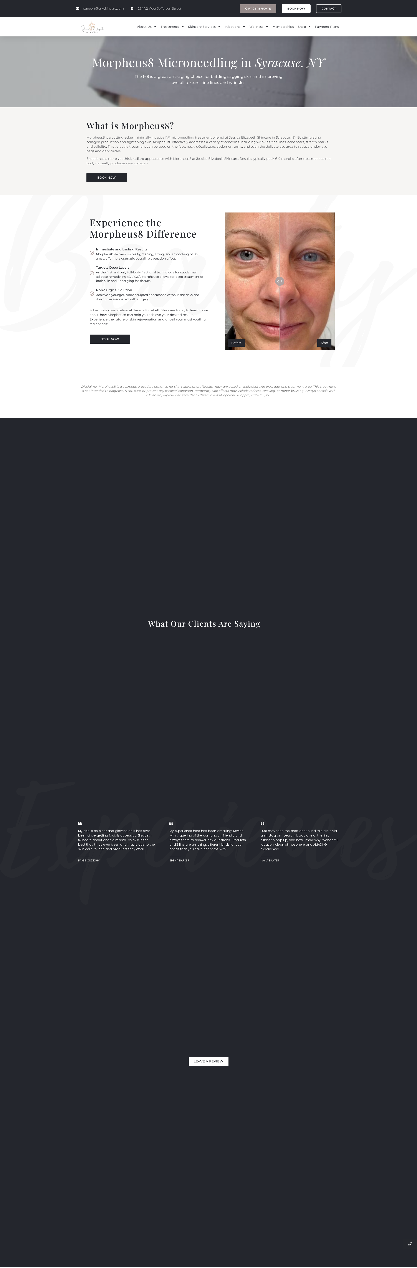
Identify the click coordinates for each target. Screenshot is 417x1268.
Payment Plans (327, 27)
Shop (302, 27)
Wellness (256, 27)
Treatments (170, 27)
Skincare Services (202, 27)
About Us (144, 27)
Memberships (283, 27)
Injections (232, 27)
